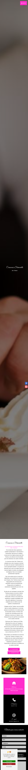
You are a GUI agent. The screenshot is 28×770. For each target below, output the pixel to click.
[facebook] (26, 383)
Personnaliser (9, 766)
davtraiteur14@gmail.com (14, 721)
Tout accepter (9, 761)
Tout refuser (9, 764)
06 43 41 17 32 (14, 705)
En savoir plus (14, 649)
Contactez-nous (15, 652)
